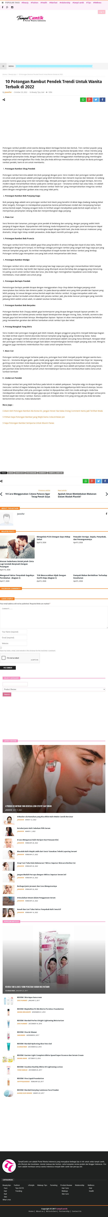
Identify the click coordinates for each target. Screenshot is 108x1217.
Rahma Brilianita (24, 1012)
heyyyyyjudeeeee (23, 1081)
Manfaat (54, 3)
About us (40, 1211)
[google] (89, 100)
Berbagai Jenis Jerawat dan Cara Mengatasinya (37, 886)
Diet (90, 1188)
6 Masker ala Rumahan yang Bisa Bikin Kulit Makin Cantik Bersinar (45, 817)
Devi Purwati (22, 1000)
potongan (31, 473)
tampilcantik (61, 1209)
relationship (65, 3)
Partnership (64, 1211)
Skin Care (65, 1194)
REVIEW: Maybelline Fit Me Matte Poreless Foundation (40, 1009)
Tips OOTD (19, 1188)
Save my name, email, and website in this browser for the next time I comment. (28, 651)
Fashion (35, 3)
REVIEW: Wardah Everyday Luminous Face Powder (38, 1090)
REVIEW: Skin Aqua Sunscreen (29, 997)
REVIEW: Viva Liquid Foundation (30, 1078)
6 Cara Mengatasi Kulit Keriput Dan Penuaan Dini (37, 840)
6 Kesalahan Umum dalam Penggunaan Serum (36, 898)
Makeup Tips (42, 1185)
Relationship (79, 1185)
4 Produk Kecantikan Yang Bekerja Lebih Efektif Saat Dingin (28, 806)
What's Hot (7, 1200)
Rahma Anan (22, 1058)
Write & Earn (51, 1211)
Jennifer (8, 92)
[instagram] (12, 7)
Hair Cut (20, 473)
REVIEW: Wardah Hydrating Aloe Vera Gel (34, 1044)
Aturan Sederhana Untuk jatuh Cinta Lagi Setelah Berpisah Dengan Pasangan (17, 564)
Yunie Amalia (22, 1070)
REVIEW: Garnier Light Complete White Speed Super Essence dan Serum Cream (50, 1055)
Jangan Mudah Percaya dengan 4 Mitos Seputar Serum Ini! (41, 875)
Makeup (65, 1191)
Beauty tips (12, 74)
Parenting (53, 1185)
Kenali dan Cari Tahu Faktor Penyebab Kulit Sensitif (39, 909)
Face (5, 1188)
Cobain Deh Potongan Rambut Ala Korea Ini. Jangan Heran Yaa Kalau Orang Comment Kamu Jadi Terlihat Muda (53, 411)
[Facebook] (2, 7)
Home (5, 74)
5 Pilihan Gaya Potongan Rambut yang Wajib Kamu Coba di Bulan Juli (34, 417)
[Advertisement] (54, 42)
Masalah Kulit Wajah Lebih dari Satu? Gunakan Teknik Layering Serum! (47, 851)
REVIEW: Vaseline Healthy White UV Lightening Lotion (40, 1067)
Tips (89, 3)
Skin (5, 1197)
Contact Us (76, 1211)
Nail (5, 1194)
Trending (18, 1191)
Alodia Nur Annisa (24, 1093)
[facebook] (102, 100)
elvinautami (10, 991)
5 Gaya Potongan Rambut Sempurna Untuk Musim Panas (28, 423)
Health (44, 3)
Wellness (97, 3)
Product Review (66, 1185)
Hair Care (65, 1188)
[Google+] (7, 7)
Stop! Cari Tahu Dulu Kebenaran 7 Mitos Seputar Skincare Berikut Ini (46, 863)
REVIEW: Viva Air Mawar (27, 1032)
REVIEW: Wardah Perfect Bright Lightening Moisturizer (40, 1021)
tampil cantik (79, 3)
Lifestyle (31, 1185)
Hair (42, 92)
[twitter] (96, 100)
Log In (101, 12)
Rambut (42, 473)
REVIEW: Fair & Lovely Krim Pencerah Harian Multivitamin (27, 987)
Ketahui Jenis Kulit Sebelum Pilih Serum (33, 828)
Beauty (25, 3)
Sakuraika (21, 1035)
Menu (11, 66)
